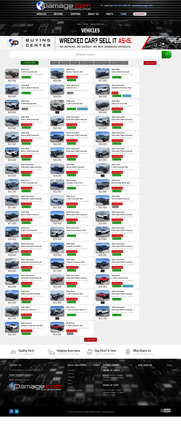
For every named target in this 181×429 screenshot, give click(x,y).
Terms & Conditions (75, 390)
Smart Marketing (108, 412)
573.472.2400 (20, 375)
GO (166, 54)
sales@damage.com (142, 5)
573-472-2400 (120, 5)
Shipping (71, 377)
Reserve (71, 373)
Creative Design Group (91, 412)
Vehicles (71, 370)
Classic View (29, 62)
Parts (70, 383)
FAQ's (70, 380)
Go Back (85, 24)
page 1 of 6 (150, 63)
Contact (70, 387)
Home (79, 24)
